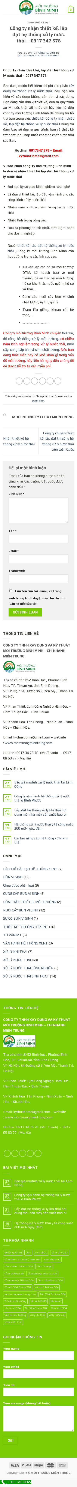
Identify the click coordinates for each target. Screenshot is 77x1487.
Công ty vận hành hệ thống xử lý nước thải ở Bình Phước (42, 798)
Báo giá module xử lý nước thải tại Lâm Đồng (43, 784)
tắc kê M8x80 (38, 1301)
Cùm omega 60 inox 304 (42, 1273)
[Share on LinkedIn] (57, 381)
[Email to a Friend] (42, 381)
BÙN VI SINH (12, 877)
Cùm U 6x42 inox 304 (50, 1280)
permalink (38, 400)
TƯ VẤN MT (12, 935)
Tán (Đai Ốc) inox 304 (52, 1294)
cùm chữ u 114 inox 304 (18, 1266)
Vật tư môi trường (15, 1315)
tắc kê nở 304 (12, 1308)
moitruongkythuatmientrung (39, 55)
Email (14, 550)
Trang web (17, 570)
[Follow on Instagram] (14, 1153)
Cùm (28, 1252)
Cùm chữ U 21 (60, 1252)
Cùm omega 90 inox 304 (19, 1280)
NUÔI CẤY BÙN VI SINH (20, 910)
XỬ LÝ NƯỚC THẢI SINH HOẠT (26, 976)
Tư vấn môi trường (15, 1301)
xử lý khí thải (37, 1315)
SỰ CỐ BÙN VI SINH (18, 918)
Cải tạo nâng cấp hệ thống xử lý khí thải (40, 840)
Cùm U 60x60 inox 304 (17, 1287)
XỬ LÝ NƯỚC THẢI (17, 960)
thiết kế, (38, 118)
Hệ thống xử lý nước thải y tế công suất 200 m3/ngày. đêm (43, 826)
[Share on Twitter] (34, 381)
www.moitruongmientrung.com (28, 743)
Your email (11, 1366)
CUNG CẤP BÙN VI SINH (21, 894)
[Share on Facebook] (26, 381)
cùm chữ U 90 (52, 1259)
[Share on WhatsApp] (19, 381)
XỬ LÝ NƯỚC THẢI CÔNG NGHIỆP (28, 968)
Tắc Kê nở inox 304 (36, 1308)
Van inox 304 (59, 1308)
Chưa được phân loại (18, 885)
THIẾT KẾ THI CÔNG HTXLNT (25, 927)
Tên (12, 530)
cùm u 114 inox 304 (46, 1287)
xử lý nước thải (13, 1322)
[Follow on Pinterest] (37, 1153)
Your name (11, 1348)
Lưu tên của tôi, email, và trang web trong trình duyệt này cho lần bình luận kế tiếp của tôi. (37, 597)
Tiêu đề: (9, 1385)
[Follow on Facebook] (7, 1153)
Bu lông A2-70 (13, 1252)
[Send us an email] (30, 1153)
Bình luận (16, 493)
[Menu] (5, 7)
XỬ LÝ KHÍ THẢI (15, 952)
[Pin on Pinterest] (50, 381)
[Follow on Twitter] (22, 1153)
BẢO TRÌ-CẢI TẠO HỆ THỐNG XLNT (30, 869)
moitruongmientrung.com (20, 1294)
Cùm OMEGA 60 (14, 1273)
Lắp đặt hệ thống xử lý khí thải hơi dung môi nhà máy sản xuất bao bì (40, 812)
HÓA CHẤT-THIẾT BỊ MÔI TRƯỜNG (29, 902)
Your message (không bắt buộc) (26, 1403)
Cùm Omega (44, 1266)
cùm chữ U (41, 1252)
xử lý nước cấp (57, 1315)
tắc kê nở (55, 1301)
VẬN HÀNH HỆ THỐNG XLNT (25, 943)
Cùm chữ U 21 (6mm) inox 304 (22, 1259)
